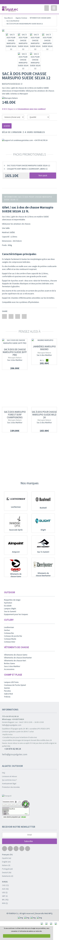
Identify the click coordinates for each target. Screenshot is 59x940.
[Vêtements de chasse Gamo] (15, 565)
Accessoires (9, 669)
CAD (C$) (5, 885)
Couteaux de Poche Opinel (15, 685)
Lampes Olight (10, 608)
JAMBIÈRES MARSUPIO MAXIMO (44, 348)
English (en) (6, 862)
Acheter (7, 125)
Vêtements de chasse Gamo (15, 575)
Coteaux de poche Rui (13, 636)
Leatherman (16, 507)
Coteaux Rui (9, 633)
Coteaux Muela (10, 639)
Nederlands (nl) (7, 876)
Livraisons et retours (9, 776)
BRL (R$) (5, 899)
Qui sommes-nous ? (9, 780)
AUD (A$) (5, 889)
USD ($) (5, 892)
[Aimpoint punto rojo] (15, 543)
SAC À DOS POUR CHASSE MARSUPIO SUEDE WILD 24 (44, 414)
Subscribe (28, 841)
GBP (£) (5, 896)
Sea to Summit (10, 611)
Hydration (8, 602)
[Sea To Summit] (43, 543)
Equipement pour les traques (16, 614)
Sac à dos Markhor (14, 360)
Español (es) (6, 858)
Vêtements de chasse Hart (15, 660)
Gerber (7, 630)
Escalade (8, 605)
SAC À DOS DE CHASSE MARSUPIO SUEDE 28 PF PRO (15, 352)
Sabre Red (8, 693)
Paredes (7, 691)
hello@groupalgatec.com (11, 725)
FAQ (3, 773)
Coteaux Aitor (9, 642)
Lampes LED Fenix (11, 682)
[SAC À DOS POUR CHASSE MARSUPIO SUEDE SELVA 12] (29, 30)
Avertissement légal (9, 783)
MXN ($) (5, 903)
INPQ (50, 913)
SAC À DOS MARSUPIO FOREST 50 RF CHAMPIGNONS (15, 414)
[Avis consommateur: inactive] (29, 809)
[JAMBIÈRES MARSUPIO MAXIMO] (44, 340)
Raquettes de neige (12, 600)
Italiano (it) (6, 865)
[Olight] (43, 521)
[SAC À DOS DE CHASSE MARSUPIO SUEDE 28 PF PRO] (14, 342)
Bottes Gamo (9, 663)
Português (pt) (7, 869)
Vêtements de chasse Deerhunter (43, 574)
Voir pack (43, 175)
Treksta (7, 696)
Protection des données (11, 787)
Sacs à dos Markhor (12, 666)
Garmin (7, 688)
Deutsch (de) (6, 872)
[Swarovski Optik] (15, 521)
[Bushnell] (43, 499)
